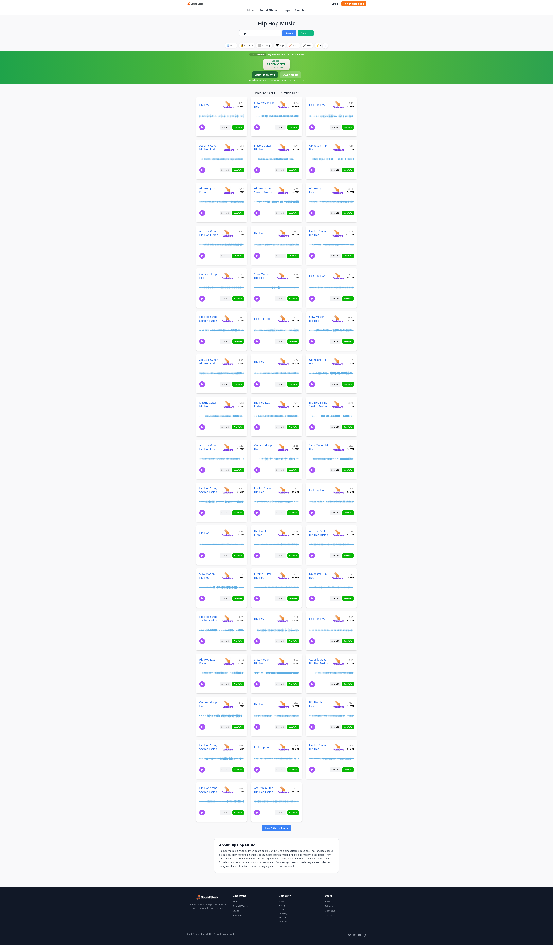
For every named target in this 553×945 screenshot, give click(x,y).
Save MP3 (225, 127)
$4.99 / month (291, 74)
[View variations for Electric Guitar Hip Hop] (283, 147)
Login (335, 3)
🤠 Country (247, 45)
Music (251, 10)
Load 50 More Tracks (276, 828)
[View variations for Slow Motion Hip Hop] (283, 105)
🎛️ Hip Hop (264, 45)
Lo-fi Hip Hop (317, 104)
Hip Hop (204, 104)
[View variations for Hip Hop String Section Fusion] (283, 190)
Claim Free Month (265, 74)
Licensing (330, 910)
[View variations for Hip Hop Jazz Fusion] (229, 190)
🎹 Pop (280, 45)
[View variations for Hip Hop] (229, 105)
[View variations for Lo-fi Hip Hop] (338, 105)
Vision (282, 909)
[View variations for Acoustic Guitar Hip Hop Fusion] (229, 147)
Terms (328, 901)
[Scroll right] (325, 46)
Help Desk (283, 917)
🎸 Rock (293, 45)
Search (289, 33)
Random (305, 33)
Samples (300, 10)
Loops (286, 10)
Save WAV (238, 127)
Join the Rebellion (354, 3)
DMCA (328, 915)
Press (281, 901)
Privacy (329, 906)
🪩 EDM (231, 45)
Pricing (282, 905)
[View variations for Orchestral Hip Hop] (338, 147)
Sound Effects (268, 10)
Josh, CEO (283, 921)
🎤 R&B (307, 45)
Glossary (283, 913)
